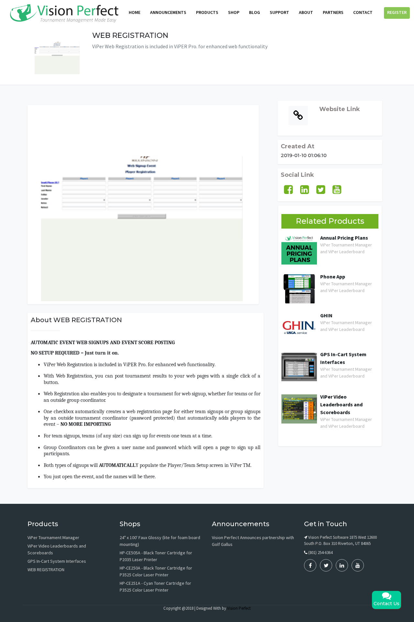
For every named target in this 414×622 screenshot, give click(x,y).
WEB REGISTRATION (45, 569)
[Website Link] (330, 117)
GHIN (326, 315)
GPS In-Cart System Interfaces (343, 358)
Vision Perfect (239, 608)
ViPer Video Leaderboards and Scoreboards (341, 404)
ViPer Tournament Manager (53, 537)
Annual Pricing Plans (344, 237)
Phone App (332, 276)
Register (397, 12)
